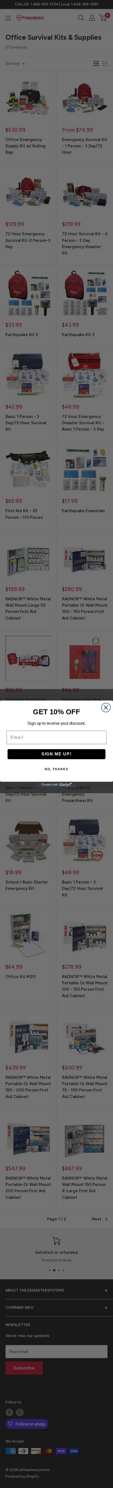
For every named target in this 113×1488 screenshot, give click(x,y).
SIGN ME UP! (56, 754)
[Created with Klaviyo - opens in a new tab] (56, 785)
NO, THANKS (57, 769)
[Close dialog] (106, 707)
